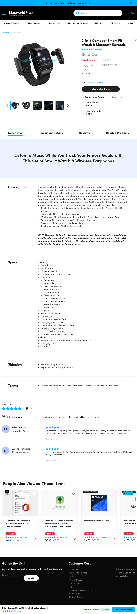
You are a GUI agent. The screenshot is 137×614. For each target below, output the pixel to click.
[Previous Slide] (7, 105)
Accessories (18, 32)
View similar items (101, 89)
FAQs (71, 586)
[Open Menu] (4, 13)
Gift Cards (115, 23)
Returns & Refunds (125, 569)
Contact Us (73, 583)
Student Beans (75, 596)
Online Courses (33, 23)
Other (130, 23)
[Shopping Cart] (132, 13)
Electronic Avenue (95, 82)
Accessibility (122, 576)
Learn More (117, 96)
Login (71, 576)
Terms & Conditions (125, 572)
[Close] (131, 3)
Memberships (54, 23)
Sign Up (31, 578)
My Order (73, 569)
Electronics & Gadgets (78, 23)
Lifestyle (99, 23)
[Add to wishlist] (135, 39)
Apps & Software (11, 23)
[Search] (77, 13)
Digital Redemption (77, 572)
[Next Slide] (67, 105)
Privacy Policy (75, 579)
